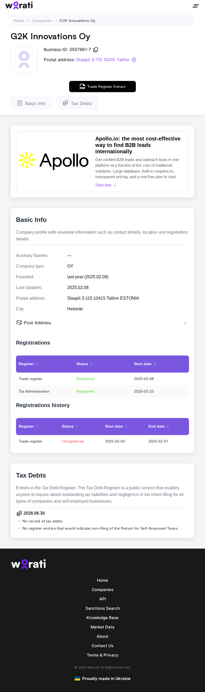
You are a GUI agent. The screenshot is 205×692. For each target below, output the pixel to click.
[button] (102, 323)
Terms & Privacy (103, 655)
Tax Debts (81, 103)
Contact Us (102, 645)
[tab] (102, 323)
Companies (42, 20)
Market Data (102, 627)
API (102, 598)
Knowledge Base (102, 617)
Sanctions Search (102, 608)
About (102, 636)
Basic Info (35, 103)
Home (19, 20)
